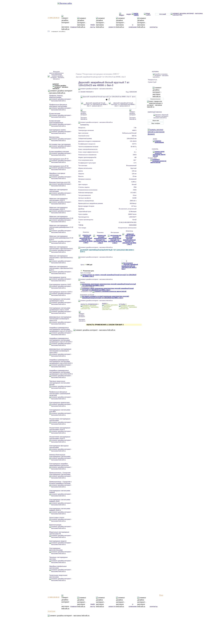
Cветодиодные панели (57, 277)
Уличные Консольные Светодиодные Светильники (59, 455)
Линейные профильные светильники (58, 567)
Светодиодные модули (57, 541)
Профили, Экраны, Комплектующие (56, 96)
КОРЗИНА (155, 71)
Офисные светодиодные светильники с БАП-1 (58, 199)
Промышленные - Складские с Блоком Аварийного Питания (60, 482)
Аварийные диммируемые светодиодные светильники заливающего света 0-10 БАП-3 (60, 340)
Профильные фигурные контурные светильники (58, 105)
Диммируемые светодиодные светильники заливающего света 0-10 (60, 318)
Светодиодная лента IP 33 (58, 159)
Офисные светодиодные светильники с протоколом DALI (61, 248)
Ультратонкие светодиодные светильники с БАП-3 (59, 437)
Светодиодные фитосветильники (55, 549)
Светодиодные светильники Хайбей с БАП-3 (59, 509)
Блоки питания (54, 113)
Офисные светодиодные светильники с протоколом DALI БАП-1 (61, 257)
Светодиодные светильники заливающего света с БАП (59, 309)
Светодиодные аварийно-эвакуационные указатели (59, 464)
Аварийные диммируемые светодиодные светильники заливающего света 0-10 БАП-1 (60, 329)
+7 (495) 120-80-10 (53, 17)
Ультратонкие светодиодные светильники (59, 419)
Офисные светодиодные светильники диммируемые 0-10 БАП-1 (61, 227)
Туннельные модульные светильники (58, 576)
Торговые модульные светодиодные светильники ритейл (59, 383)
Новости (112, 27)
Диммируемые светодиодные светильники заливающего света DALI (60, 350)
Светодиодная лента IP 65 (58, 166)
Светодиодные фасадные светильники (59, 446)
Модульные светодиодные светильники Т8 (59, 533)
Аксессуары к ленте (56, 517)
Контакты (154, 27)
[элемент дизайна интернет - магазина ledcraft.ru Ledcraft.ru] (191, 14)
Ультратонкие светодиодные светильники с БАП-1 (59, 428)
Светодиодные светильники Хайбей (59, 491)
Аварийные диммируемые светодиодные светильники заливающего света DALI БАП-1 (61, 361)
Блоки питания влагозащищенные (56, 121)
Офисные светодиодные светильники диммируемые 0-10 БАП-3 (61, 238)
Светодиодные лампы (57, 130)
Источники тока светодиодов (60, 144)
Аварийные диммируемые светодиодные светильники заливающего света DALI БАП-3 (61, 372)
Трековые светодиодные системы (58, 558)
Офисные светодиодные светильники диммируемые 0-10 (61, 217)
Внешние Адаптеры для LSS (59, 182)
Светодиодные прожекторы (59, 402)
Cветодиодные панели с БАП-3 (60, 292)
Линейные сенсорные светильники (57, 174)
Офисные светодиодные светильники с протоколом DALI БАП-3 (61, 268)
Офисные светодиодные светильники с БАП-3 (58, 208)
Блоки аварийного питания (59, 151)
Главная (73, 27)
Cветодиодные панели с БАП (60, 284)
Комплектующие (55, 525)
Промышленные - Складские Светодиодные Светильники (60, 473)
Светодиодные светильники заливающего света (59, 300)
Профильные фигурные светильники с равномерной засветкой (59, 393)
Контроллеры (54, 137)
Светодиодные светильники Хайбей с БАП (59, 500)
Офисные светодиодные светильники (58, 190)
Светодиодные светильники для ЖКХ (59, 410)
